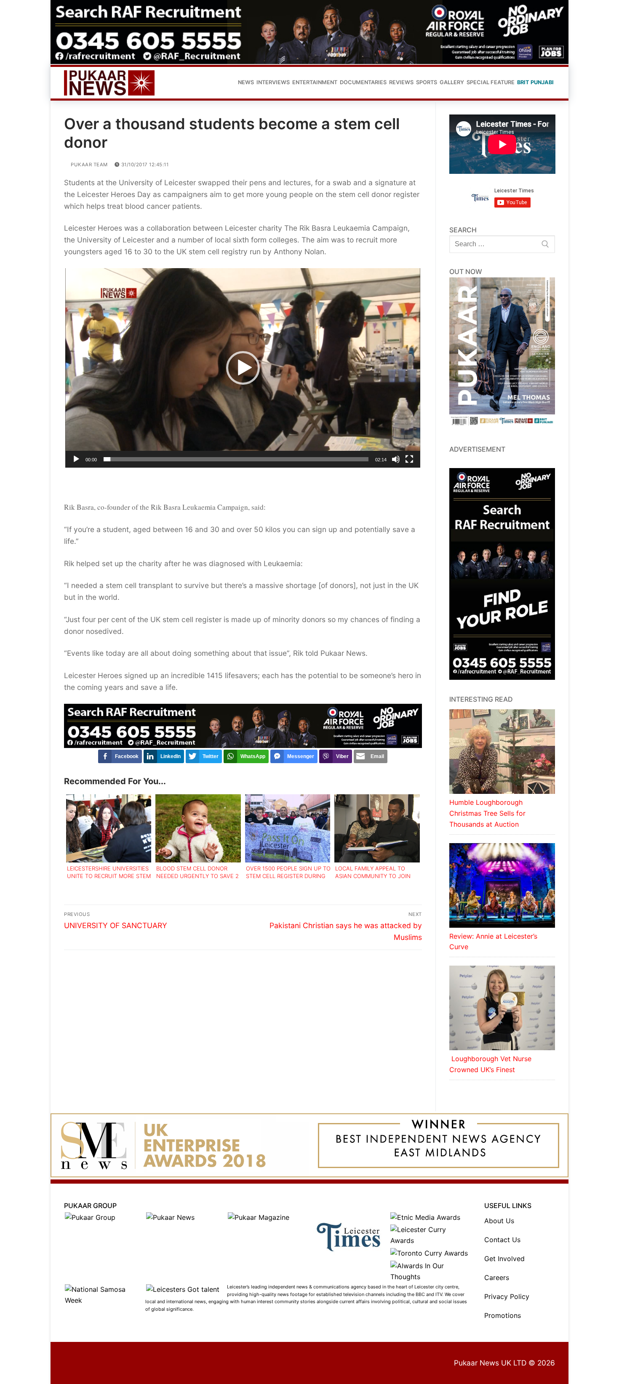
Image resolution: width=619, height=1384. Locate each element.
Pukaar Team (88, 165)
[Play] (76, 459)
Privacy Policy (506, 1296)
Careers (496, 1277)
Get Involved (504, 1258)
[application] (242, 368)
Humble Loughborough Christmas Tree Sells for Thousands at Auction (487, 813)
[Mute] (396, 459)
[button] (243, 368)
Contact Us (502, 1239)
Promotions (502, 1315)
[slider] (236, 459)
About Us (499, 1220)
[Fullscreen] (409, 459)
